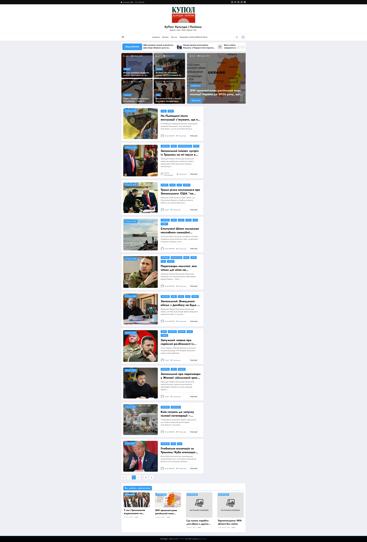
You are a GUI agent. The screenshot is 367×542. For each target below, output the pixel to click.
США (179, 185)
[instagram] (241, 2)
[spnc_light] (243, 37)
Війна (171, 111)
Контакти (165, 37)
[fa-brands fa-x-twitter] (235, 2)
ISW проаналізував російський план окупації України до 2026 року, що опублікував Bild (166, 512)
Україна (159, 69)
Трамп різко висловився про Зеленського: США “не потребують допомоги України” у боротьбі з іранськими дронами (180, 191)
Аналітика (165, 146)
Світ (158, 95)
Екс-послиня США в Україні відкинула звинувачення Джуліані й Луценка (168, 99)
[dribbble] (238, 2)
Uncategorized (194, 86)
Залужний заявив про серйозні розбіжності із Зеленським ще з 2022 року (177, 342)
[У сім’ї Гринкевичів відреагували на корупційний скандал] (216, 78)
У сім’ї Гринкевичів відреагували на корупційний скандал (214, 92)
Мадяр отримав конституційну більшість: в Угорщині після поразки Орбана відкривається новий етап (163, 46)
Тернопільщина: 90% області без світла (230, 522)
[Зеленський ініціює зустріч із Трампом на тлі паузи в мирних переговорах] (140, 160)
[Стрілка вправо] (242, 47)
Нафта (181, 220)
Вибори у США (176, 257)
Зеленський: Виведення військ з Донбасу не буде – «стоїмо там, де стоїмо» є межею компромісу (180, 303)
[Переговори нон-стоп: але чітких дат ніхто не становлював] (140, 272)
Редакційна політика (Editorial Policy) (193, 37)
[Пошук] (237, 37)
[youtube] (245, 2)
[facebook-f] (232, 2)
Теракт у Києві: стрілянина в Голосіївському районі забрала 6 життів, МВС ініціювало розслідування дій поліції (136, 99)
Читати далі (195, 100)
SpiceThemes (203, 539)
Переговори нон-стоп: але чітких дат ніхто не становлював (179, 268)
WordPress (182, 539)
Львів (163, 111)
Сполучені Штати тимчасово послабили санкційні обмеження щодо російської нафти (180, 230)
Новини (164, 185)
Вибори (127, 69)
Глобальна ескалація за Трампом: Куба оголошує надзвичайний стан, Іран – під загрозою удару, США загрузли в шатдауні (179, 450)
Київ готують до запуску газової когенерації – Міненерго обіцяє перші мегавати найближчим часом (180, 413)
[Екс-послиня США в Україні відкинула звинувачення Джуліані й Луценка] (169, 91)
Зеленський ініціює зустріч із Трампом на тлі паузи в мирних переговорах (180, 152)
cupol (126, 56)
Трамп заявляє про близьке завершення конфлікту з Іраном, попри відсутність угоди (202, 46)
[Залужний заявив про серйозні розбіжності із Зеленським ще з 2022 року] (140, 346)
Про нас (174, 37)
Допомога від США (185, 146)
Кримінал (127, 95)
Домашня (156, 37)
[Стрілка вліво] (238, 47)
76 (146, 477)
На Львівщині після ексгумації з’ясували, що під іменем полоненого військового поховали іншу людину (181, 117)
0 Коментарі (182, 136)
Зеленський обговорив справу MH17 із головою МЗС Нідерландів (169, 73)
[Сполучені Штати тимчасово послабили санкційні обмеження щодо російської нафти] (140, 234)
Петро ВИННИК (170, 136)
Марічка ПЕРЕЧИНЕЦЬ (168, 174)
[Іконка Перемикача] (122, 37)
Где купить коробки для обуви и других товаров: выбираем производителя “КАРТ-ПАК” (199, 522)
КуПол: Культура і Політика (183, 27)
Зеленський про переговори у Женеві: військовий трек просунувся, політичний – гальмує (181, 375)
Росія (196, 146)
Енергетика (176, 407)
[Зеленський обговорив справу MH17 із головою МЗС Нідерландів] (169, 65)
